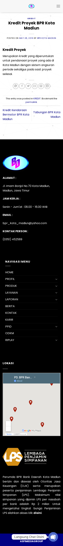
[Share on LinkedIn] (47, 86)
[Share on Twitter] (28, 86)
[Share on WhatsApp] (16, 86)
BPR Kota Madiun (46, 38)
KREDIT (31, 18)
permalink (31, 102)
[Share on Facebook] (22, 86)
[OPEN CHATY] (53, 537)
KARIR (9, 320)
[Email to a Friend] (35, 86)
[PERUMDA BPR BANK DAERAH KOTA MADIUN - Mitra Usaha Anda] (31, 6)
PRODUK (11, 286)
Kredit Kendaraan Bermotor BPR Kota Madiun (16, 114)
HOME (9, 272)
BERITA (10, 306)
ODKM (9, 333)
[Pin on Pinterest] (41, 86)
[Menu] (58, 6)
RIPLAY (9, 340)
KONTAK (11, 313)
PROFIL (10, 279)
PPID (8, 327)
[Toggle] (56, 279)
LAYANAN (11, 293)
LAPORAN (11, 299)
